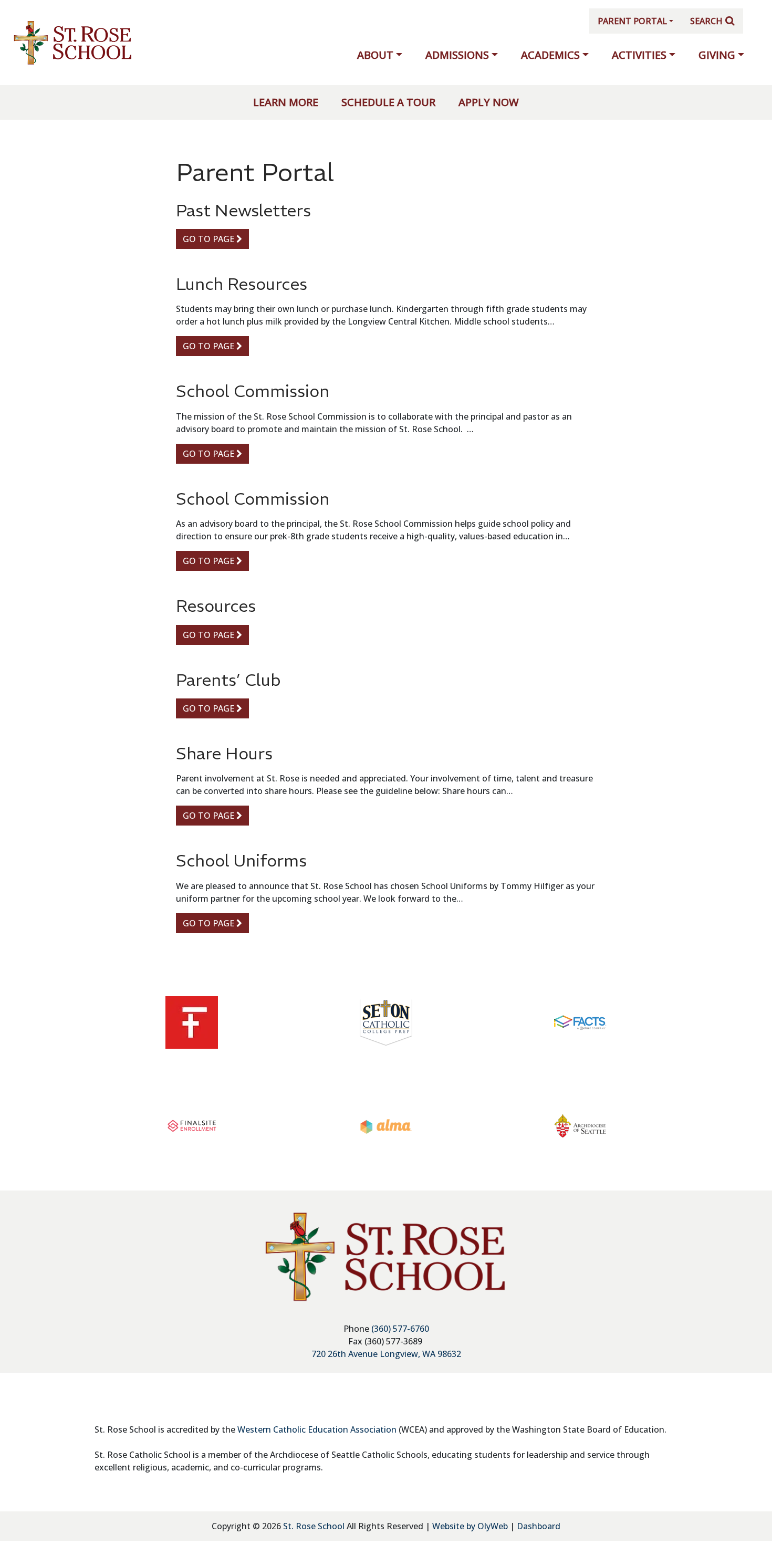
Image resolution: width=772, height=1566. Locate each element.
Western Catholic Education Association (317, 1429)
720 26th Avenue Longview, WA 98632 (386, 1354)
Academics (550, 55)
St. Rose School (314, 1526)
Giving (716, 55)
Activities (639, 55)
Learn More (285, 102)
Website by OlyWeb (471, 1526)
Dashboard (538, 1526)
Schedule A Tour (388, 102)
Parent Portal (632, 21)
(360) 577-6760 (400, 1328)
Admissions (457, 55)
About (375, 55)
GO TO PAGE (209, 239)
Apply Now (488, 102)
